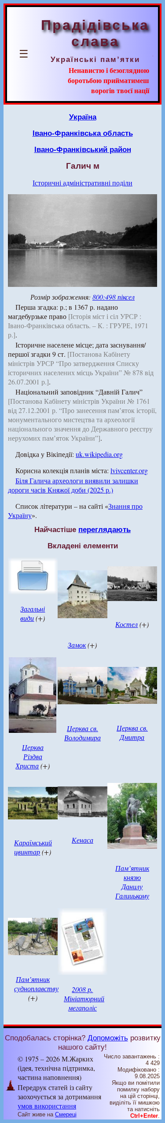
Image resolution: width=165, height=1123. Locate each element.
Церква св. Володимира (82, 733)
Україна (82, 116)
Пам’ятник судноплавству (36, 983)
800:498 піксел (113, 296)
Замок (77, 644)
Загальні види (32, 613)
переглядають (104, 529)
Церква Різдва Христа (29, 756)
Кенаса (82, 839)
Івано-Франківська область (83, 133)
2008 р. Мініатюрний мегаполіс (84, 998)
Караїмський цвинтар (33, 847)
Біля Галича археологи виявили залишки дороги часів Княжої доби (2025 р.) (73, 485)
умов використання (47, 1105)
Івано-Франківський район (82, 149)
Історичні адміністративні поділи (82, 182)
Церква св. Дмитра (132, 732)
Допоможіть (108, 1037)
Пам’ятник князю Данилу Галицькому (132, 881)
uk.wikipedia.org (99, 454)
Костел (126, 624)
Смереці (66, 1114)
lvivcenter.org (129, 470)
